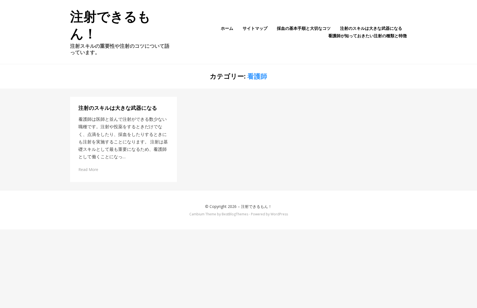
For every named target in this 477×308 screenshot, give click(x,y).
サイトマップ (255, 28)
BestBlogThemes (235, 214)
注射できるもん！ (256, 206)
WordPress (279, 214)
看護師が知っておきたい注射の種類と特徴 (367, 35)
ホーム (227, 28)
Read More (88, 169)
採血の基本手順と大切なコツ (304, 28)
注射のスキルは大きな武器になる (371, 28)
